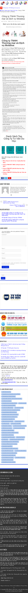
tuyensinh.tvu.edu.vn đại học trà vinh (17, 439)
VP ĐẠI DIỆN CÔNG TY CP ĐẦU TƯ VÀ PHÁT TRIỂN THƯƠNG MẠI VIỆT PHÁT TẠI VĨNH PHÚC (13, 214)
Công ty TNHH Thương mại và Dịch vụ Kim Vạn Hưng (10, 202)
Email (3, 253)
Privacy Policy (24, 585)
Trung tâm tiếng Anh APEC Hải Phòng (9, 412)
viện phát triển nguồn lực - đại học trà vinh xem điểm (11, 398)
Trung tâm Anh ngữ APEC (7, 446)
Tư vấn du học (5, 439)
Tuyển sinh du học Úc (6, 391)
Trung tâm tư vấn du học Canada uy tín (9, 416)
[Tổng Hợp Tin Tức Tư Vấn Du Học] (14, 2)
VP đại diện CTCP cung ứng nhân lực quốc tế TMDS (13, 354)
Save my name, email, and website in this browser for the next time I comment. (14, 263)
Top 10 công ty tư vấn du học (7, 434)
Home (2, 10)
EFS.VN (8, 375)
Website (3, 258)
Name (3, 248)
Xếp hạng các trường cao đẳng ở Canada (10, 432)
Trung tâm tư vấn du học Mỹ (7, 459)
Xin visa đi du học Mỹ (19, 407)
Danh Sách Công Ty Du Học (11, 10)
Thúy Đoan (5, 21)
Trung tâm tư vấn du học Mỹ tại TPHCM (9, 403)
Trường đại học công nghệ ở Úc (8, 418)
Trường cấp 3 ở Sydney (6, 425)
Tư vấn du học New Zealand (20, 450)
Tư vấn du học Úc (5, 423)
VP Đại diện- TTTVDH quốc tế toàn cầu (11, 7)
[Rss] (14, 588)
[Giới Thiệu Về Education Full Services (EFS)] (14, 99)
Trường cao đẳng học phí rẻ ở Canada (9, 443)
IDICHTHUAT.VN (8, 380)
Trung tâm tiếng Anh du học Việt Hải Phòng (10, 441)
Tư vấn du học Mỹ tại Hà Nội (7, 407)
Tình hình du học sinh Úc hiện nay (8, 455)
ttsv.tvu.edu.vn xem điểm (15, 423)
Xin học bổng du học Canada (7, 457)
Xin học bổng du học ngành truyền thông (9, 448)
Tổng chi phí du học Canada (7, 421)
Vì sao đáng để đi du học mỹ (7, 450)
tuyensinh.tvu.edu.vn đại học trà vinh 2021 (10, 414)
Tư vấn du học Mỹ (22, 403)
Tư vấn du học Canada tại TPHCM (8, 405)
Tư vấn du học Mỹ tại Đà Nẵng (7, 430)
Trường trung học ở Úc (19, 421)
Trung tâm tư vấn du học (20, 457)
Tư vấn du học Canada (6, 400)
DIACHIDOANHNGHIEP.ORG (9, 382)
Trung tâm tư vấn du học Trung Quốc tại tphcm (10, 409)
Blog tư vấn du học (5, 585)
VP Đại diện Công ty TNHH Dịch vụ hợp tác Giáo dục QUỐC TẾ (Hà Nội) (13, 220)
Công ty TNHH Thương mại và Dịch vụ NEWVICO (17, 205)
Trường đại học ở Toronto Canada (8, 396)
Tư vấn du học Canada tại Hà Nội (20, 425)
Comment (4, 234)
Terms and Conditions (15, 585)
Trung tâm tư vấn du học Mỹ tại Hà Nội (9, 452)
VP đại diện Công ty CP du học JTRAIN (12, 217)
